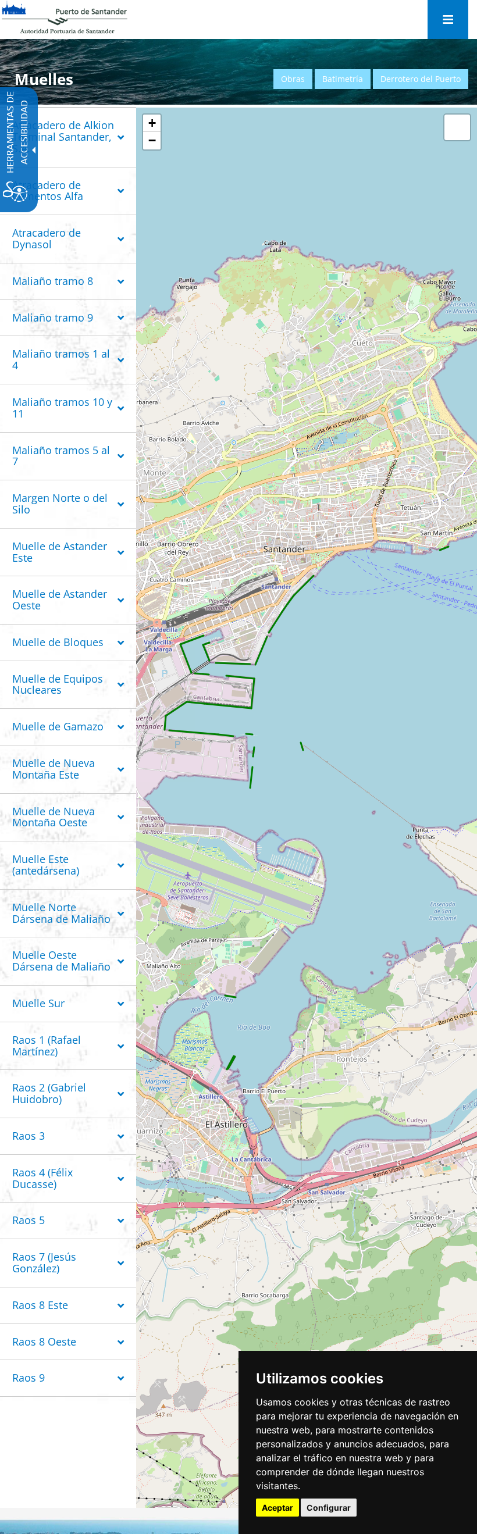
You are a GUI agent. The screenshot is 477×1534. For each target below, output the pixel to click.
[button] (68, 138)
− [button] (152, 140)
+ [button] (152, 123)
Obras (293, 78)
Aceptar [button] (277, 1507)
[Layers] (457, 127)
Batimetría (342, 78)
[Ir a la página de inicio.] (64, 17)
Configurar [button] (329, 1507)
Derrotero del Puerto (420, 78)
